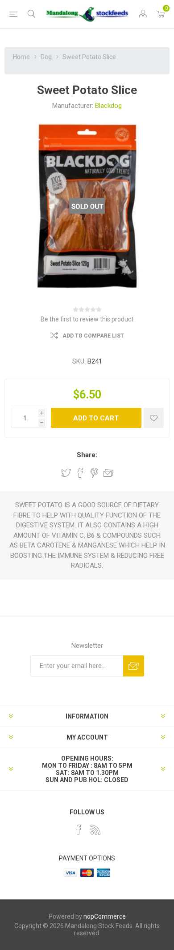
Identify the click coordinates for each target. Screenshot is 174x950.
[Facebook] (78, 829)
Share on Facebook (80, 473)
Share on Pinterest (94, 473)
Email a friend (108, 473)
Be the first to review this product (87, 319)
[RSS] (95, 829)
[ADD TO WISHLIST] (154, 418)
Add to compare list (93, 336)
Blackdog (108, 106)
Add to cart (96, 418)
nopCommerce (104, 916)
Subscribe (133, 665)
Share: (87, 455)
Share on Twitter (66, 473)
